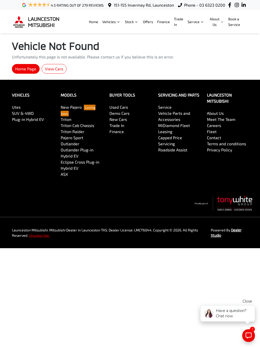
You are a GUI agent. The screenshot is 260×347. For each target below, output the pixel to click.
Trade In (178, 22)
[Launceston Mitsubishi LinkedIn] (244, 5)
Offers (148, 22)
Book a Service (234, 22)
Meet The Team (221, 119)
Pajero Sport (72, 137)
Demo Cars (119, 113)
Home (93, 22)
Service (194, 22)
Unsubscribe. (39, 235)
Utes (16, 107)
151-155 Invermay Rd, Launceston (144, 5)
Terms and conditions (226, 143)
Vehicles (109, 22)
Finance (163, 22)
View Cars (54, 68)
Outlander (70, 143)
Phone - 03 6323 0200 (204, 5)
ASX (64, 174)
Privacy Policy (219, 149)
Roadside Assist (172, 149)
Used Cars (118, 107)
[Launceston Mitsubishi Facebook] (230, 5)
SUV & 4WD (23, 113)
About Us (214, 22)
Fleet (212, 131)
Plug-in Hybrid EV (28, 119)
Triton (66, 119)
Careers (214, 125)
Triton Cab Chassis (77, 125)
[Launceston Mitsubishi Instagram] (237, 5)
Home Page (25, 68)
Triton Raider (72, 131)
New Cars (118, 119)
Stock (129, 22)
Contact (214, 137)
